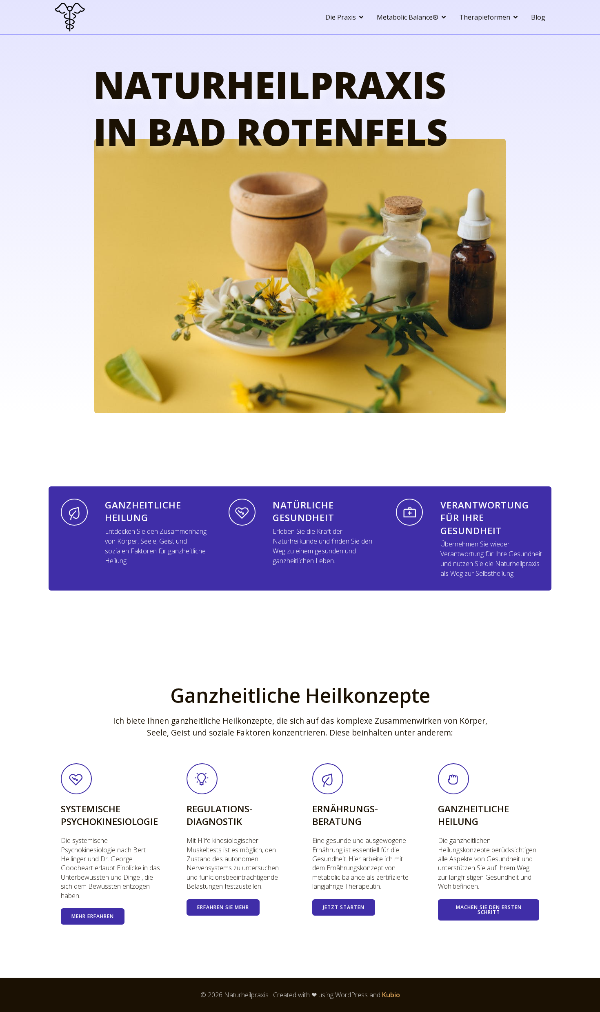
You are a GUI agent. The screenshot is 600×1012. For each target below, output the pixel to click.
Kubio (391, 994)
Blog (538, 17)
